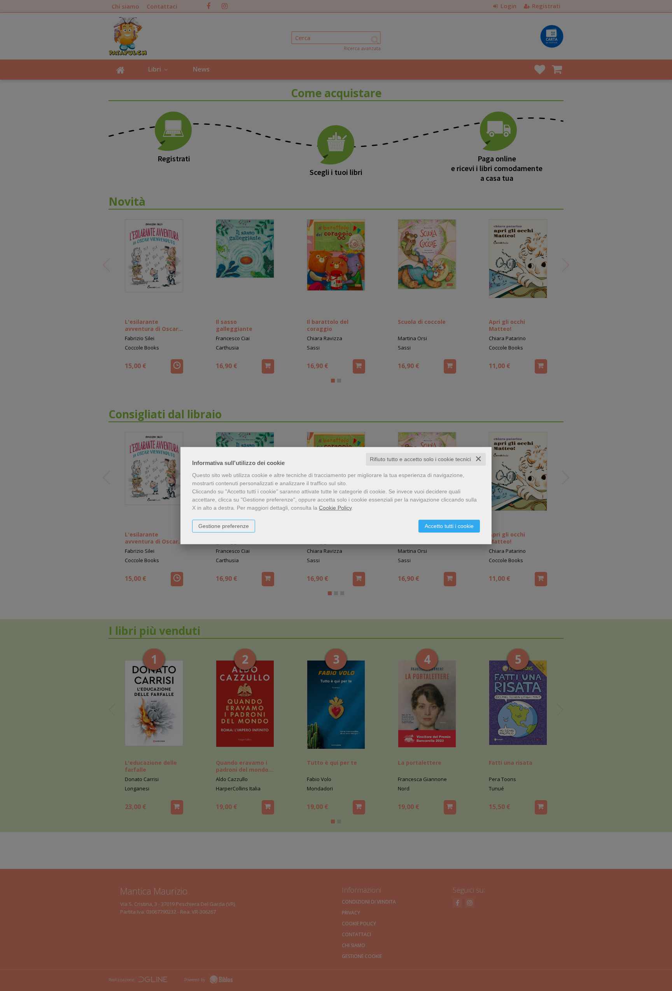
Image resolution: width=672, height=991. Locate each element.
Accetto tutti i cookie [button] (449, 526)
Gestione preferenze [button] (223, 526)
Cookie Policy (335, 508)
